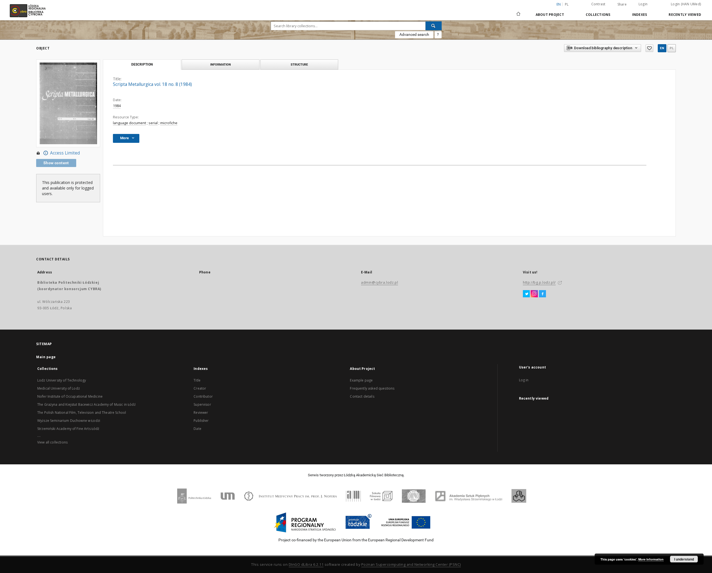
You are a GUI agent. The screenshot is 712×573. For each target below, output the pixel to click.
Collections (598, 14)
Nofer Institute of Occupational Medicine (70, 396)
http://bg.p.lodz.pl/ (539, 282)
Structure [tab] (299, 64)
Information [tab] (220, 64)
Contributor (203, 396)
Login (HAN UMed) (686, 4)
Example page (361, 380)
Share (622, 4)
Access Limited (65, 153)
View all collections (52, 442)
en (662, 48)
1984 (117, 105)
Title (197, 380)
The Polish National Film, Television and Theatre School (81, 412)
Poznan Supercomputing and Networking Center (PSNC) (411, 564)
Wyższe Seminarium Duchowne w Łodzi (68, 420)
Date (197, 428)
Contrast (598, 4)
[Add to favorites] (649, 48)
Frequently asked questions (372, 388)
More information (651, 559)
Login (643, 4)
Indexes (639, 14)
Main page (46, 357)
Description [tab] (142, 64)
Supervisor (202, 404)
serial (153, 123)
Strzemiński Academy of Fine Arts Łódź (68, 428)
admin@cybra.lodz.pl (379, 282)
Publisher (201, 420)
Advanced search (414, 34)
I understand (684, 559)
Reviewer (201, 412)
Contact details (362, 396)
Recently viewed (685, 14)
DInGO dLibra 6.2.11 (306, 564)
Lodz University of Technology (61, 380)
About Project (550, 14)
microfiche (168, 123)
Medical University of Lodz (58, 388)
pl (567, 4)
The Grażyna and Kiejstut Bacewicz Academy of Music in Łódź (86, 404)
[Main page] (518, 11)
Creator (200, 388)
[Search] (434, 25)
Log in (524, 380)
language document (129, 123)
